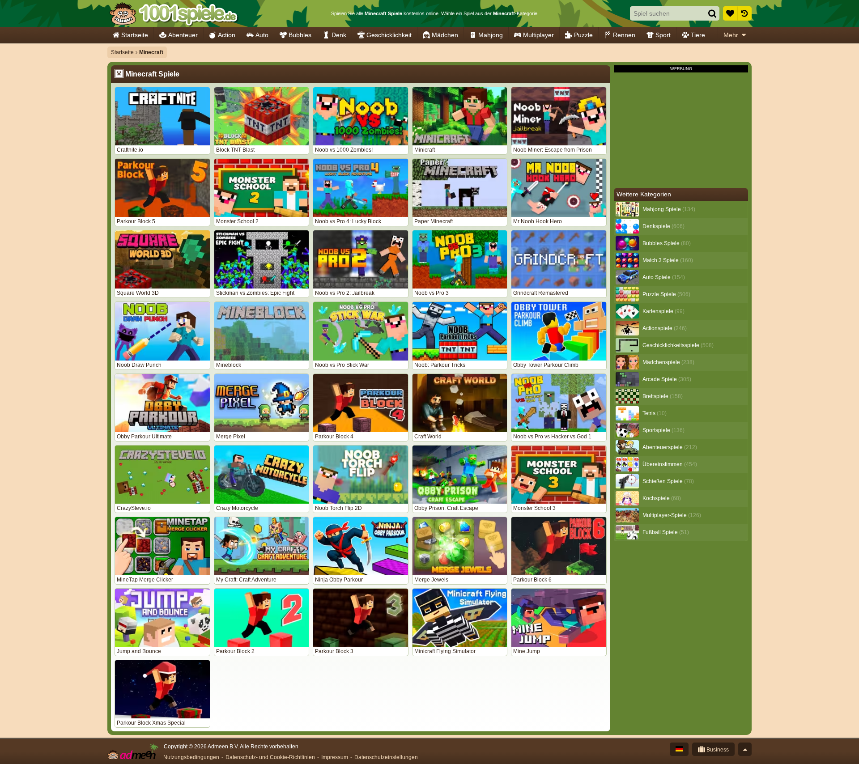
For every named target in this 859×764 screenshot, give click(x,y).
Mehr (730, 34)
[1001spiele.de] (173, 13)
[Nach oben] (745, 749)
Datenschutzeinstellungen (386, 757)
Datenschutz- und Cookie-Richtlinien (270, 757)
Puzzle (583, 34)
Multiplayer (538, 34)
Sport (663, 34)
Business (717, 750)
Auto (261, 34)
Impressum (334, 757)
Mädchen (445, 34)
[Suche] (712, 13)
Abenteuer (183, 34)
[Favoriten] (730, 13)
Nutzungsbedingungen (191, 757)
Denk (339, 34)
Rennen (624, 34)
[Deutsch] (679, 749)
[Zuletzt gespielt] (744, 13)
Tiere (698, 34)
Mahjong (490, 34)
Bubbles (300, 34)
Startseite (134, 34)
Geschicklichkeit (389, 34)
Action (226, 34)
